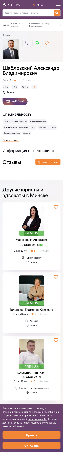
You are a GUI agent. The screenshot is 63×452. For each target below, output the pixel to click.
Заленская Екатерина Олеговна (32, 309)
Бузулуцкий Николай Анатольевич (31, 374)
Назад (8, 35)
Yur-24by (14, 5)
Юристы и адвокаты (15, 25)
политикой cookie (37, 419)
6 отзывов (44, 250)
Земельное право (12, 133)
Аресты (26, 133)
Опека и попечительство (15, 121)
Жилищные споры (47, 127)
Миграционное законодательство (19, 127)
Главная (6, 25)
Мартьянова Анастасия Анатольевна (31, 242)
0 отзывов (28, 80)
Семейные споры (38, 121)
